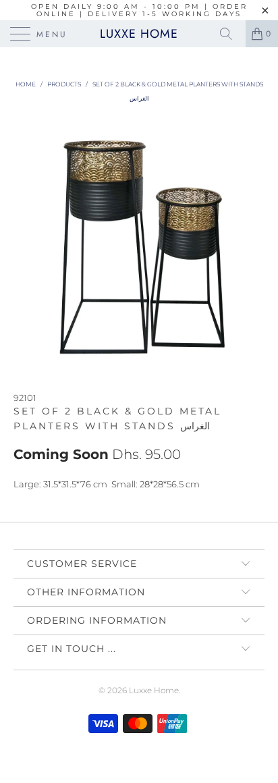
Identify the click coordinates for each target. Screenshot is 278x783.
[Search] (231, 34)
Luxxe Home (139, 34)
